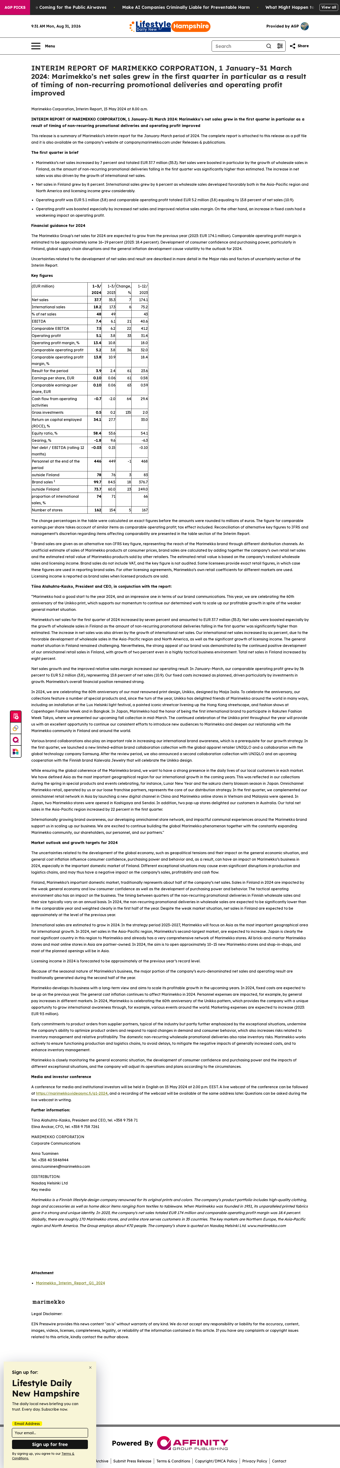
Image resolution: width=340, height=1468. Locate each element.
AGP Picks (15, 7)
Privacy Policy (254, 1461)
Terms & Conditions (173, 1461)
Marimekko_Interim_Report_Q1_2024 (70, 1283)
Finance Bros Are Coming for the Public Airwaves (54, 7)
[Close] (90, 1367)
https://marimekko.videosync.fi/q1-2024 (72, 1093)
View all (328, 7)
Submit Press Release (132, 1461)
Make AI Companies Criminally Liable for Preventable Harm (186, 7)
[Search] (268, 46)
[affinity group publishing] (15, 740)
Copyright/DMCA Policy (216, 1461)
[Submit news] (15, 717)
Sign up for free (50, 1444)
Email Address (27, 1423)
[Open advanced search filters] (279, 46)
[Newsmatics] (15, 751)
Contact (279, 1461)
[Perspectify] (15, 728)
